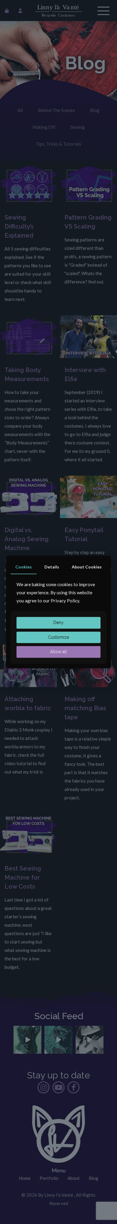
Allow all (58, 652)
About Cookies (87, 566)
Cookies (23, 566)
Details (51, 566)
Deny (58, 622)
